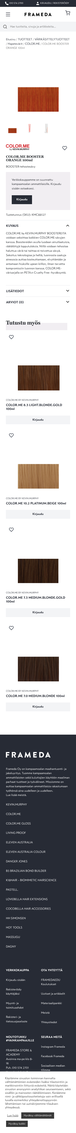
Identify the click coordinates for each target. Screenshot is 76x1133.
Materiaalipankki (51, 1003)
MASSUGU (13, 937)
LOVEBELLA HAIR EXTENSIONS (26, 899)
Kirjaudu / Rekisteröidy (54, 3)
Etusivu (10, 39)
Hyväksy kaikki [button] (17, 1123)
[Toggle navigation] (8, 14)
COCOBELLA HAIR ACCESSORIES (28, 909)
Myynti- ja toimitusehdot (15, 1006)
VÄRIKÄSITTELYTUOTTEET (52, 39)
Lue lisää (12, 1115)
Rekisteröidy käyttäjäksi (13, 992)
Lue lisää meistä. (16, 795)
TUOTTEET (25, 39)
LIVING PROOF (16, 833)
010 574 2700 (16, 3)
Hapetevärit (15, 44)
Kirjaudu (22, 199)
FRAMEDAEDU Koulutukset (50, 982)
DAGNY (11, 946)
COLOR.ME (32, 44)
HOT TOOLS (14, 927)
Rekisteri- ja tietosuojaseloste (16, 1019)
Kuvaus (12, 226)
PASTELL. (12, 890)
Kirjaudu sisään (15, 980)
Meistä (45, 1013)
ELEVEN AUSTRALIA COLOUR (25, 852)
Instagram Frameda (53, 1047)
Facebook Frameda (52, 1056)
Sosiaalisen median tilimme (53, 1068)
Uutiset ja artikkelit (53, 994)
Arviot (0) (15, 302)
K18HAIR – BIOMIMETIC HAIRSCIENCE (31, 880)
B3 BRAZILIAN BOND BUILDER (26, 871)
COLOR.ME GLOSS (18, 823)
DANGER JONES (16, 861)
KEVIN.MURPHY (17, 804)
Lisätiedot (15, 291)
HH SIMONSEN (16, 918)
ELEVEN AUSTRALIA (19, 842)
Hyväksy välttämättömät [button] (37, 1115)
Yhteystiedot (49, 1022)
